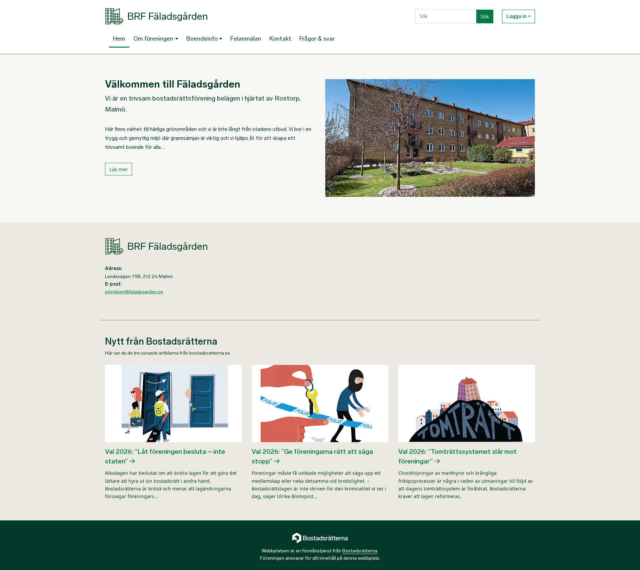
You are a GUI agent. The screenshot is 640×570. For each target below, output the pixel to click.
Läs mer (118, 169)
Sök (485, 16)
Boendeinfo (202, 38)
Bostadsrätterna (359, 551)
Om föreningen (153, 38)
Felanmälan (245, 38)
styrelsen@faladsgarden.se (134, 292)
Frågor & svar (317, 38)
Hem (119, 38)
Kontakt (280, 38)
